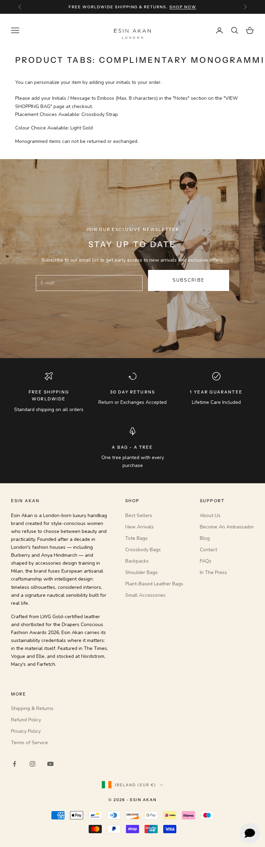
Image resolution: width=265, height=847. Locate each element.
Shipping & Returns (32, 708)
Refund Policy (26, 720)
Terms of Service (29, 742)
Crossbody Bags (143, 549)
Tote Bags (136, 538)
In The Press (213, 572)
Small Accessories (145, 595)
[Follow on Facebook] (14, 763)
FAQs (206, 561)
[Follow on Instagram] (32, 763)
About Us (210, 515)
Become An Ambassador (227, 527)
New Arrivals (139, 527)
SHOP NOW (182, 6)
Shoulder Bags (141, 572)
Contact (208, 549)
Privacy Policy (26, 731)
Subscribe (188, 280)
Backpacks (137, 561)
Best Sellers (138, 515)
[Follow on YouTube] (50, 763)
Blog (205, 538)
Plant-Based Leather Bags (154, 584)
